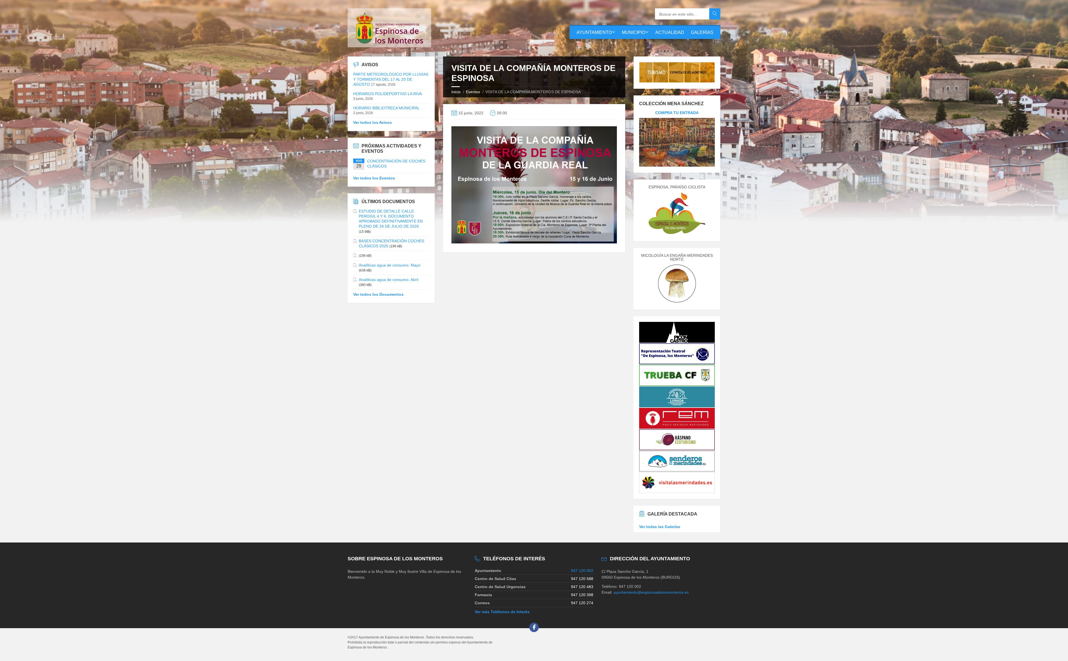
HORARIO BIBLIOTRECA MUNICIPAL (386, 108)
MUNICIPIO (633, 32)
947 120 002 (582, 570)
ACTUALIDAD (669, 32)
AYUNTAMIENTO (594, 32)
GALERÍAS (702, 32)
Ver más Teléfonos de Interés (502, 612)
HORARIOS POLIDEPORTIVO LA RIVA (387, 94)
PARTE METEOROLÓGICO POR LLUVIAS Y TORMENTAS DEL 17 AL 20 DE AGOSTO (390, 79)
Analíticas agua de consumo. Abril (388, 279)
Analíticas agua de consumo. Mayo (390, 265)
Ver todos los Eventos (374, 178)
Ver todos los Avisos (372, 122)
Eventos (473, 92)
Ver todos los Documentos (378, 294)
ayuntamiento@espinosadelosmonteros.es (651, 592)
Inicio (456, 92)
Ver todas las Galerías (659, 526)
